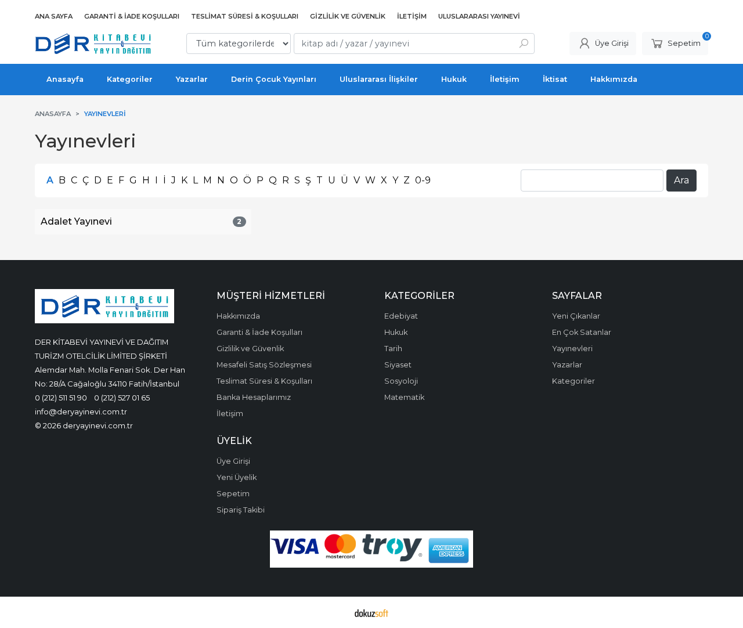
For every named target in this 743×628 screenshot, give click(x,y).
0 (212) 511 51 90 (61, 397)
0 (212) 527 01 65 (122, 397)
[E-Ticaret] (371, 612)
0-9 (423, 180)
